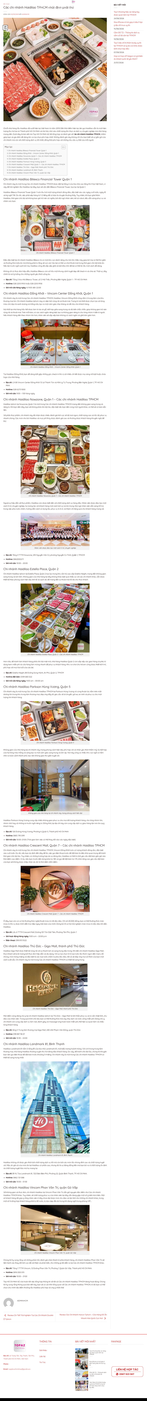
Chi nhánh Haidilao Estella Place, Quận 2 (24, 159)
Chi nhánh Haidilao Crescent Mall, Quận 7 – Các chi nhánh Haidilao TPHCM (37, 164)
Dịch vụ (42, 7)
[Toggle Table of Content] (62, 147)
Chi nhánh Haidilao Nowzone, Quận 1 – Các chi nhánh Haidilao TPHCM (35, 156)
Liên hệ (132, 2)
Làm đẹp (95, 7)
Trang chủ (112, 2)
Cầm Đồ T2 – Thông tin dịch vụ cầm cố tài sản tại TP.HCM (127, 34)
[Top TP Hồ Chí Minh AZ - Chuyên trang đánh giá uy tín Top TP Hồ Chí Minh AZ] (73, 1)
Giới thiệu (123, 2)
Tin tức (140, 2)
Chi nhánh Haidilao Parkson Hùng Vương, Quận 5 (27, 162)
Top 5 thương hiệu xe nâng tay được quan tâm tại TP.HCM (126, 13)
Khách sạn (84, 7)
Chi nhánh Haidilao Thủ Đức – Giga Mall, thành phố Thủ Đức (30, 167)
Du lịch (51, 7)
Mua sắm (72, 7)
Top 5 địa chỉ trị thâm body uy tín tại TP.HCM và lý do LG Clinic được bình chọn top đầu (128, 46)
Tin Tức (42, 1362)
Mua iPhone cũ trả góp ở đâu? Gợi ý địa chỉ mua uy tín (128, 23)
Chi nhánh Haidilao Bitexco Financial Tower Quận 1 (27, 151)
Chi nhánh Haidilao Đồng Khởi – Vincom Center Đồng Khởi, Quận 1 (34, 153)
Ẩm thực (61, 7)
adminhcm (25, 14)
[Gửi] (36, 2)
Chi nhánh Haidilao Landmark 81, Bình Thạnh (26, 170)
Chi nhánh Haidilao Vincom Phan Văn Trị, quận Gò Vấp (29, 173)
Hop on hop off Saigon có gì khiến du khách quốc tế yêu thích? (128, 57)
